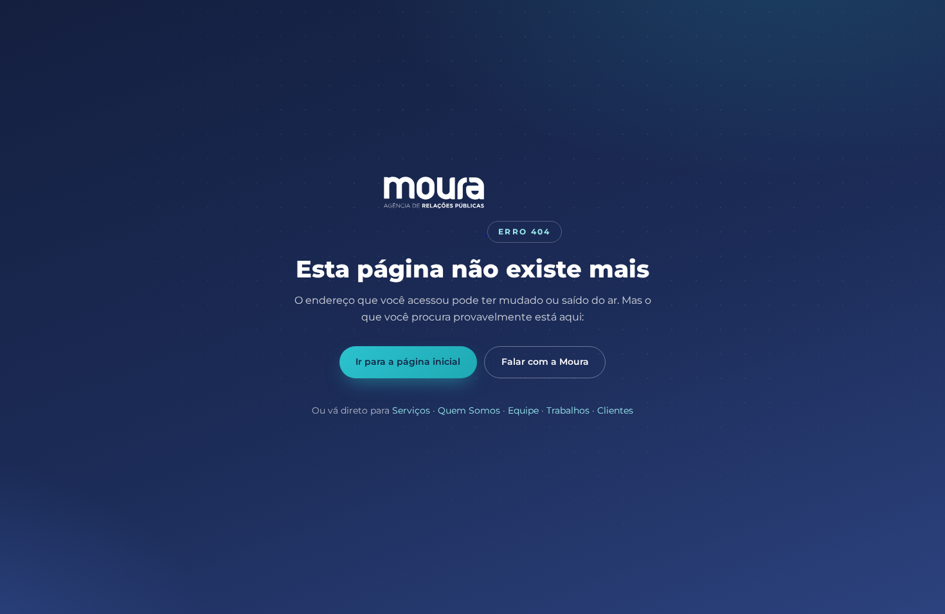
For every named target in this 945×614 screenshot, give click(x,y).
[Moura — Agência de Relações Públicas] (435, 231)
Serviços (411, 410)
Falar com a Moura (545, 361)
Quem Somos (469, 410)
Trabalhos (568, 410)
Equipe (523, 410)
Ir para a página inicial (408, 361)
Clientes (615, 410)
